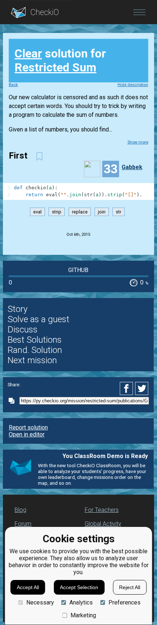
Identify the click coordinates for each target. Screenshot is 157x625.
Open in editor (27, 434)
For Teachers (102, 509)
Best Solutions (35, 340)
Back (13, 84)
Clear (28, 53)
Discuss (23, 329)
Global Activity (103, 523)
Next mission (32, 360)
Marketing (83, 615)
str (118, 212)
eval (37, 212)
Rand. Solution (35, 350)
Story (17, 309)
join (102, 212)
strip (56, 212)
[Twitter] (142, 388)
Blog (20, 509)
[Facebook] (127, 388)
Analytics (81, 602)
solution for (60, 60)
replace (80, 212)
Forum (23, 523)
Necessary (40, 602)
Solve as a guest (38, 319)
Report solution (28, 427)
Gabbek (132, 167)
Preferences (124, 602)
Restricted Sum (55, 67)
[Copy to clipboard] (13, 401)
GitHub (78, 270)
